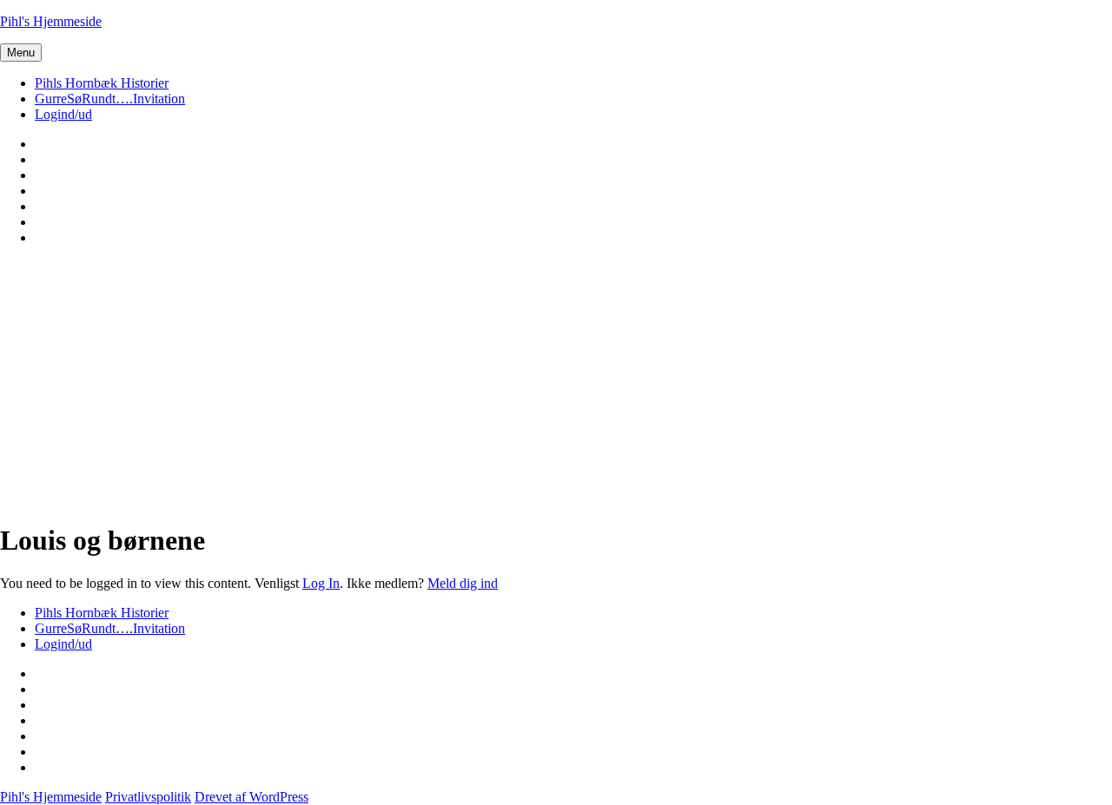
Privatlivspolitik (148, 796)
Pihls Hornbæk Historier (102, 83)
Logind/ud (63, 114)
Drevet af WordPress (251, 796)
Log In (321, 583)
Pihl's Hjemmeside (51, 21)
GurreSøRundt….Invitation (110, 98)
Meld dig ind (462, 583)
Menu (21, 52)
